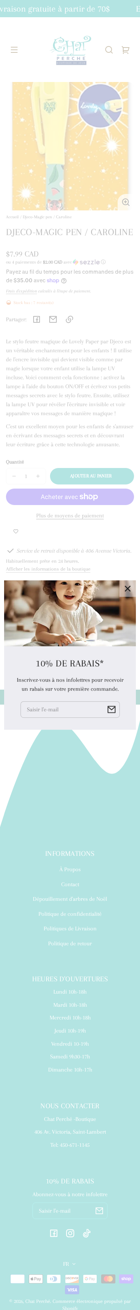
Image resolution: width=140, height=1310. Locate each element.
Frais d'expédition (21, 291)
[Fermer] (127, 588)
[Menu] (14, 50)
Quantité (15, 462)
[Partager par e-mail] (53, 319)
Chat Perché (37, 1301)
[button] (109, 50)
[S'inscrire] (99, 1211)
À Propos (70, 869)
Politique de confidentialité (70, 914)
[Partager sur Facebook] (36, 319)
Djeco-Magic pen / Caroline (47, 217)
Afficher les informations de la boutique (48, 569)
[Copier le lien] (69, 319)
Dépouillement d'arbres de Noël (70, 899)
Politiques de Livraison (70, 928)
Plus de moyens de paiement (70, 515)
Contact (70, 884)
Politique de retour (70, 943)
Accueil (12, 217)
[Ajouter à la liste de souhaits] (16, 532)
